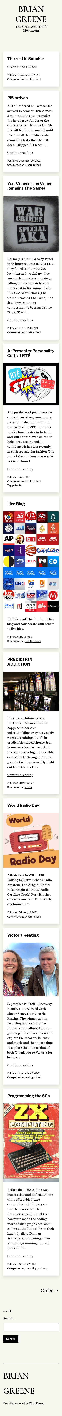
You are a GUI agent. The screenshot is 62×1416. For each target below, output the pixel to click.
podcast (36, 1077)
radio (19, 485)
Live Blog (16, 503)
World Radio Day (23, 805)
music (28, 1077)
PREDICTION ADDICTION (19, 662)
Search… (9, 1318)
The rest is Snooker (25, 58)
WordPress (36, 1403)
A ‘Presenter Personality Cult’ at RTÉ (30, 353)
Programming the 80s (28, 1095)
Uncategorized (33, 79)
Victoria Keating (23, 935)
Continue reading (20, 152)
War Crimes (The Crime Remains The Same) (29, 186)
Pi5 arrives (17, 97)
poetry (28, 787)
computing (31, 1268)
